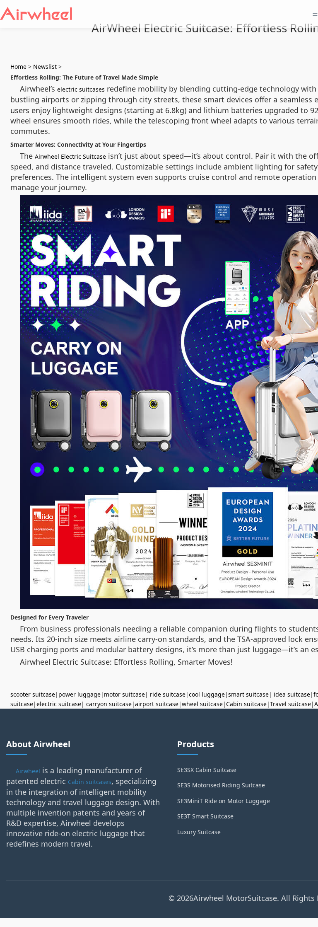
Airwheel (28, 771)
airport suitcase (156, 704)
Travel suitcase (290, 704)
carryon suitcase (109, 704)
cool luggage (207, 694)
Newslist (45, 66)
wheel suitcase (202, 704)
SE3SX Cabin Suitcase (206, 770)
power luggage (79, 694)
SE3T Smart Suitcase (205, 816)
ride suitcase (168, 694)
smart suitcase (248, 694)
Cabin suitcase (246, 704)
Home (18, 66)
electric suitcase (58, 704)
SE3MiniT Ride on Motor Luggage (223, 801)
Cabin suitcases (89, 782)
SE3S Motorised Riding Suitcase (221, 785)
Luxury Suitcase (199, 832)
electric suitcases (81, 89)
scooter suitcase (32, 694)
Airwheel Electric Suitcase (70, 156)
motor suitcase (124, 694)
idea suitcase (292, 694)
